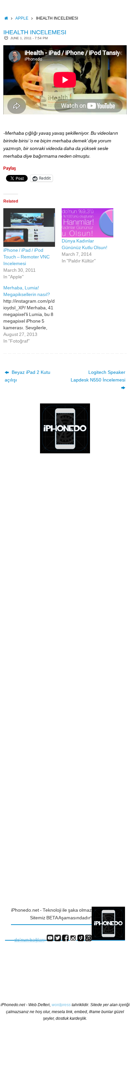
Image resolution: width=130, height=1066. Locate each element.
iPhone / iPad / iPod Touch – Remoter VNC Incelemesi (26, 256)
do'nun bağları (29, 939)
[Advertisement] (31, 567)
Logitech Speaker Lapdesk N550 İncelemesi (98, 376)
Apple (21, 18)
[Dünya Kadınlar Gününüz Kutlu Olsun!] (87, 223)
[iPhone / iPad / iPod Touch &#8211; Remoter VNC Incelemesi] (29, 227)
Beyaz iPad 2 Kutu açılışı (27, 376)
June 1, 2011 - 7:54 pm (29, 38)
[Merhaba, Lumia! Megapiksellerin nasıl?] (32, 314)
